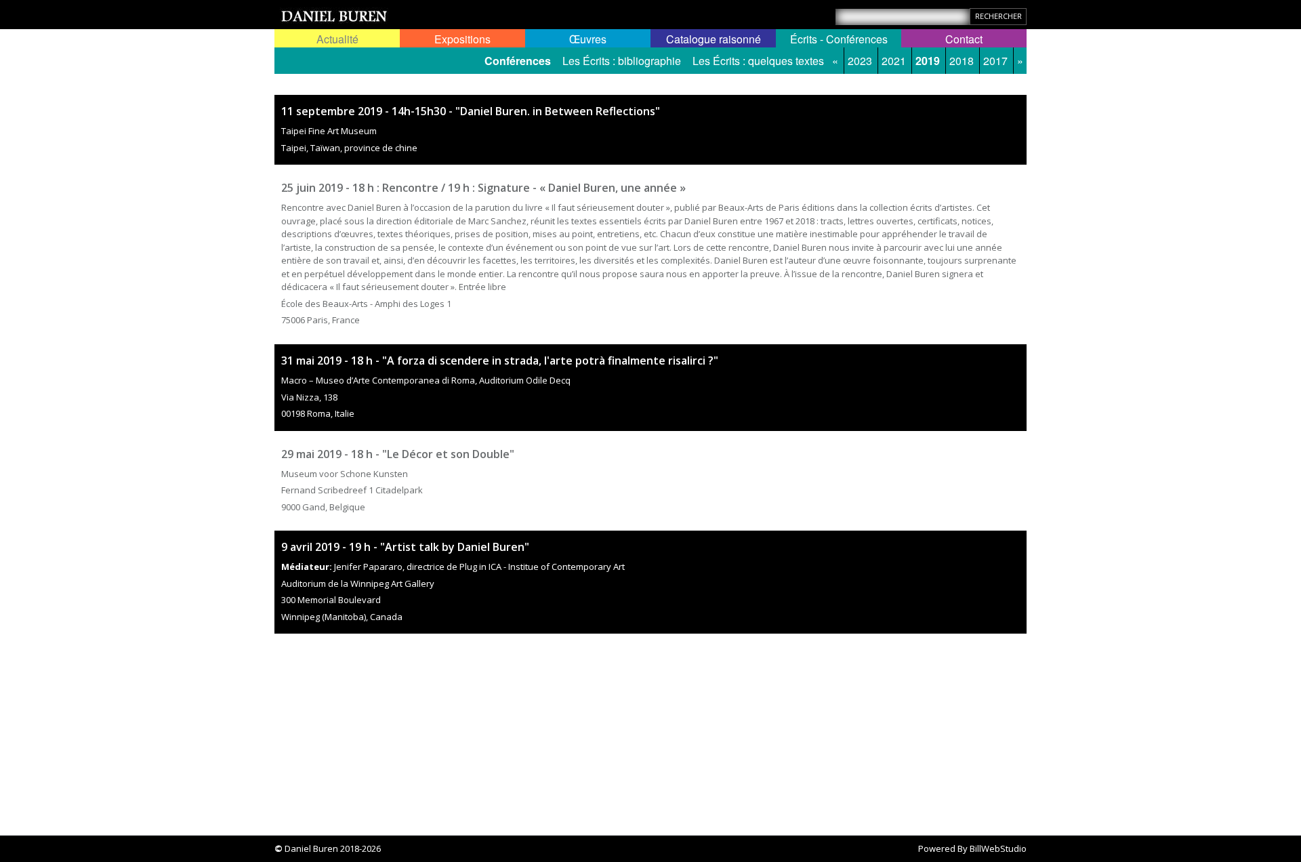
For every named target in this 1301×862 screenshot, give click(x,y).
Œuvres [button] (587, 39)
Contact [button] (964, 39)
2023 (860, 60)
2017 (995, 60)
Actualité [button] (337, 39)
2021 (894, 60)
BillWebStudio (998, 848)
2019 (927, 60)
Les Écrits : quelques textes (758, 60)
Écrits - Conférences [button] (839, 39)
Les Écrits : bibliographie (621, 60)
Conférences (517, 60)
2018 (961, 60)
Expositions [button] (462, 39)
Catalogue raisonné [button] (713, 39)
